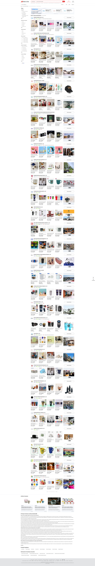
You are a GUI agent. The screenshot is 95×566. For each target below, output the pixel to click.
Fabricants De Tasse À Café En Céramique (59, 553)
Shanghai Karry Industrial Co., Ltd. (39, 143)
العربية (55, 560)
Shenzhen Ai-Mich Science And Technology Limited (41, 33)
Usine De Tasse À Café (42, 553)
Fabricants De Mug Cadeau (34, 555)
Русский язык (50, 560)
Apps (69, 4)
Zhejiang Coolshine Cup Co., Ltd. (38, 17)
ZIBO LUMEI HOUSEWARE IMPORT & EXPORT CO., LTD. (42, 222)
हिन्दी (60, 560)
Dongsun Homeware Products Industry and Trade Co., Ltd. (42, 254)
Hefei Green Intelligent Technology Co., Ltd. (40, 396)
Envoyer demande (69, 17)
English (28, 560)
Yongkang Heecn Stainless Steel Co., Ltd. (40, 191)
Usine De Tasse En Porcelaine (24, 553)
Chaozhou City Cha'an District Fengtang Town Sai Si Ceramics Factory (44, 112)
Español (40, 560)
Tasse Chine (22, 549)
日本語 (35, 560)
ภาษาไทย (62, 560)
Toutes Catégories (24, 4)
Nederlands (58, 560)
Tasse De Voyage (28, 549)
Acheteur (62, 4)
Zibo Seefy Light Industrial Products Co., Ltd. (40, 96)
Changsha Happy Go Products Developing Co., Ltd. (41, 64)
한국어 (53, 560)
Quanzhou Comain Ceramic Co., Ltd (39, 428)
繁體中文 (33, 560)
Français (37, 560)
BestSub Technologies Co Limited (39, 270)
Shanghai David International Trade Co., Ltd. (40, 175)
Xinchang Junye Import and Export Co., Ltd (40, 159)
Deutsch (42, 560)
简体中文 (30, 560)
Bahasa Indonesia (71, 560)
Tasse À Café (36, 549)
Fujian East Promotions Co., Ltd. (38, 444)
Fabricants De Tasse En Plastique (25, 555)
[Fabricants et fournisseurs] (25, 1)
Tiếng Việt (67, 560)
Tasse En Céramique (42, 549)
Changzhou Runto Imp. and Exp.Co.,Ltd (39, 412)
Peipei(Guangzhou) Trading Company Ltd (40, 475)
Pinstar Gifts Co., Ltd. (37, 333)
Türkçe (64, 560)
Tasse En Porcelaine (54, 549)
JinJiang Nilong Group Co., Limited (39, 80)
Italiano (47, 560)
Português (45, 560)
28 (56, 491)
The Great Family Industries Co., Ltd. (39, 349)
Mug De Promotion (60, 549)
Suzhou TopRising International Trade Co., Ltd (40, 317)
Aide (66, 4)
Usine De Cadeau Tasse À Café (49, 553)
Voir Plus (22, 545)
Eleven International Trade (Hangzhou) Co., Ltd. (41, 238)
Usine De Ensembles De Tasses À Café (34, 553)
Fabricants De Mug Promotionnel (42, 555)
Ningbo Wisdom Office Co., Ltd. (38, 301)
